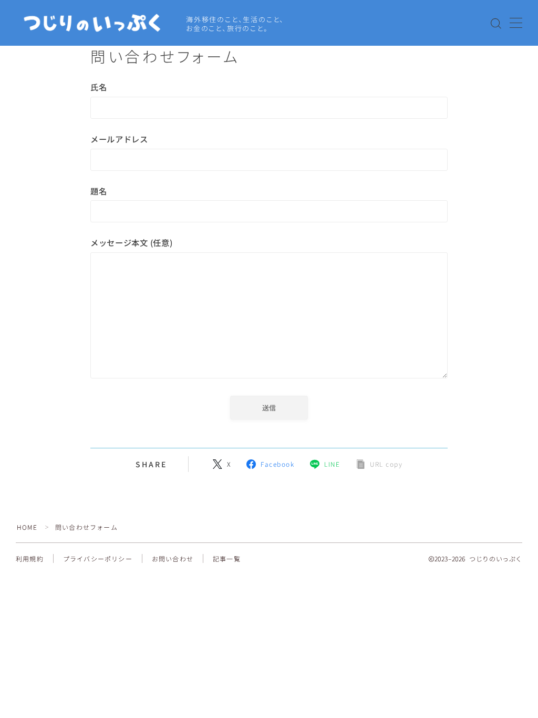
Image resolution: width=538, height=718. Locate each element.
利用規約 (30, 558)
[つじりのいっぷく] (93, 23)
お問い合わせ (172, 558)
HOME (27, 526)
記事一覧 (227, 558)
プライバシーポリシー (97, 558)
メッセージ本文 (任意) (131, 242)
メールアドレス (119, 139)
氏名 (98, 87)
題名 (98, 191)
